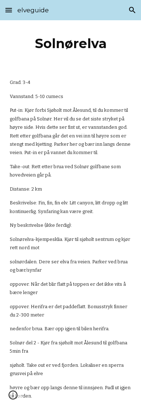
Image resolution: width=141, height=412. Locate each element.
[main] (70, 43)
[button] (8, 10)
